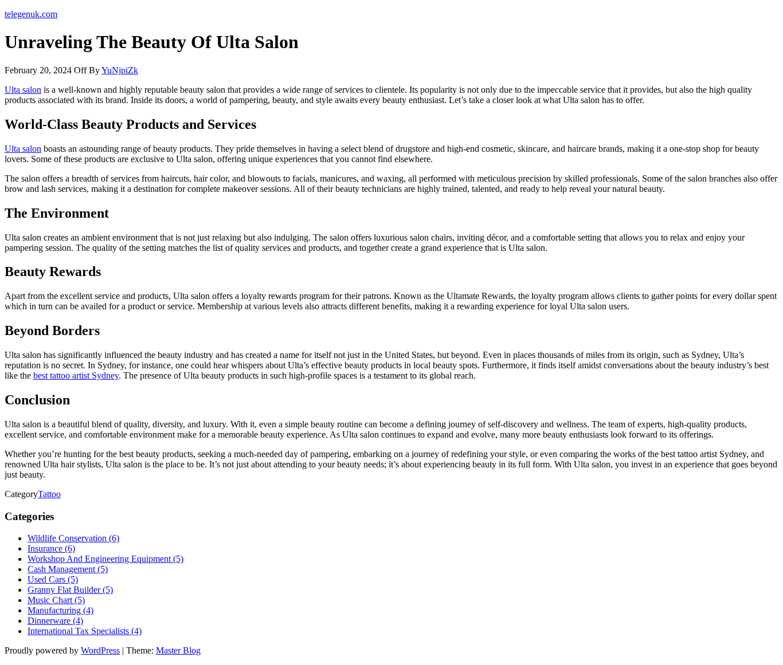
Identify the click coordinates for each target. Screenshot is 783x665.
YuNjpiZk (119, 70)
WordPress (100, 650)
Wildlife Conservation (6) (73, 538)
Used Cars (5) (53, 579)
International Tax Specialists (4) (85, 631)
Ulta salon (23, 90)
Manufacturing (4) (60, 610)
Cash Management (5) (68, 569)
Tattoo (49, 494)
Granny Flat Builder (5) (70, 590)
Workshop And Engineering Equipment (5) (105, 559)
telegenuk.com (31, 14)
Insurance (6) (51, 548)
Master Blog (178, 650)
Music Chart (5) (56, 600)
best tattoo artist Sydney (76, 375)
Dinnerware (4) (55, 620)
